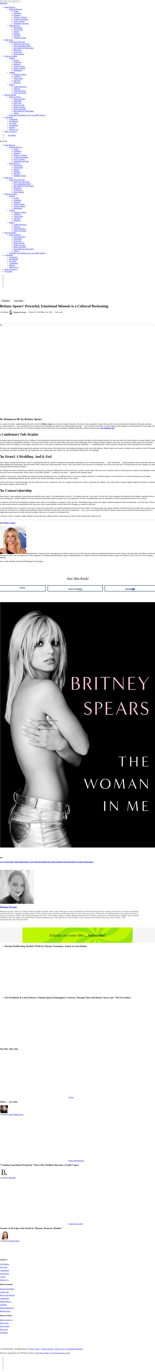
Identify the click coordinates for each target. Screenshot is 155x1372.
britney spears (29, 862)
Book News (9, 178)
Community (9, 255)
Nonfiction (17, 151)
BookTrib (12, 1178)
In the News (18, 190)
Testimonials (4, 1298)
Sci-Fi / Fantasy (19, 159)
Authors (12, 196)
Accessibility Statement (74, 1349)
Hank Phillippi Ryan (16, 1115)
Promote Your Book (7, 1289)
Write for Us (4, 1280)
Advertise (3, 1305)
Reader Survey (5, 1311)
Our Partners (4, 1274)
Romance (17, 153)
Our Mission (13, 259)
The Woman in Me (107, 428)
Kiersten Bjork (14, 1241)
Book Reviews (10, 145)
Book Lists (17, 241)
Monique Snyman (19, 312)
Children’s (17, 214)
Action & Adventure (21, 157)
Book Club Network (7, 1295)
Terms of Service (47, 1349)
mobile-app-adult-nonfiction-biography (57, 862)
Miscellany (17, 188)
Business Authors (20, 212)
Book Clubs (4, 1323)
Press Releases (19, 192)
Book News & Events (17, 180)
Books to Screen (19, 245)
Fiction (16, 149)
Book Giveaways (11, 269)
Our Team (12, 261)
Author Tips (4, 1292)
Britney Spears (9, 523)
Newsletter (8, 271)
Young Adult (18, 167)
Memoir (16, 170)
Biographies (18, 165)
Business (17, 172)
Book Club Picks (20, 247)
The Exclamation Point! (22, 184)
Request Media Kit (7, 1308)
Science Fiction (19, 204)
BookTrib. (3, 3)
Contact (3, 1277)
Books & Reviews (15, 147)
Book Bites (18, 239)
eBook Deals (4, 1326)
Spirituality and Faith (21, 161)
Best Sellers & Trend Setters (24, 186)
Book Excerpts (19, 243)
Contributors (13, 263)
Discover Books (10, 233)
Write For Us (13, 267)
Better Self (72, 1161)
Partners (12, 265)
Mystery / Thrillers (20, 155)
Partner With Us (5, 1302)
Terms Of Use (60, 1349)
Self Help (17, 174)
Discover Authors (11, 194)
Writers (11, 223)
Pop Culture (19, 301)
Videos (16, 251)
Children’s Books (20, 176)
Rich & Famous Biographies (82, 862)
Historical (17, 220)
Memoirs (38, 862)
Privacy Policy (35, 1349)
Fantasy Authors (19, 206)
